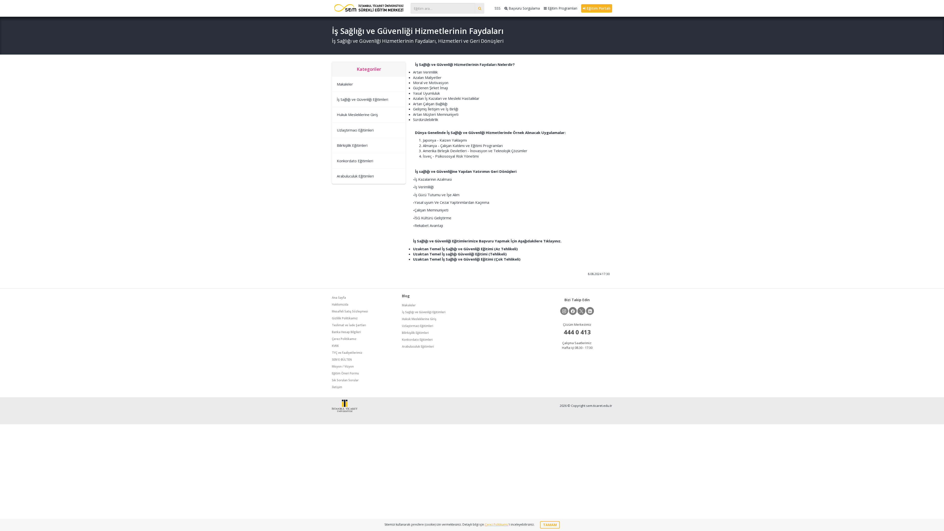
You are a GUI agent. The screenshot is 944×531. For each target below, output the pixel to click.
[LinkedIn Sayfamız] (590, 311)
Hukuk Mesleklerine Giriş (357, 114)
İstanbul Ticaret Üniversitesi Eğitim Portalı (369, 7)
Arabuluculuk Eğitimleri (355, 176)
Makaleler (345, 84)
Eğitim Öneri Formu (345, 373)
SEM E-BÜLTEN (342, 359)
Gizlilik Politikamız (345, 318)
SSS (498, 8)
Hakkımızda (340, 304)
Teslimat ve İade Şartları (349, 325)
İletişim (337, 387)
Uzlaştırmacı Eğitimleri (355, 130)
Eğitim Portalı (598, 8)
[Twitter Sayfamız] (581, 311)
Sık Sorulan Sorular (345, 380)
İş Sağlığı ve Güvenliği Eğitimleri (362, 99)
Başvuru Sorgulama (524, 8)
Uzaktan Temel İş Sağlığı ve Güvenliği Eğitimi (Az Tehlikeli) (465, 248)
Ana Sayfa (339, 297)
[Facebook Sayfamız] (573, 311)
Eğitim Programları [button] (562, 8)
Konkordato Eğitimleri (355, 160)
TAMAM (550, 524)
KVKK (335, 346)
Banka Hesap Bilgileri (346, 332)
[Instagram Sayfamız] (564, 311)
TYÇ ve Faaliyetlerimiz (347, 353)
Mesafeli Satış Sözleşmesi (350, 311)
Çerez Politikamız (344, 339)
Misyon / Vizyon (343, 366)
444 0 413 (577, 332)
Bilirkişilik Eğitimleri (352, 145)
